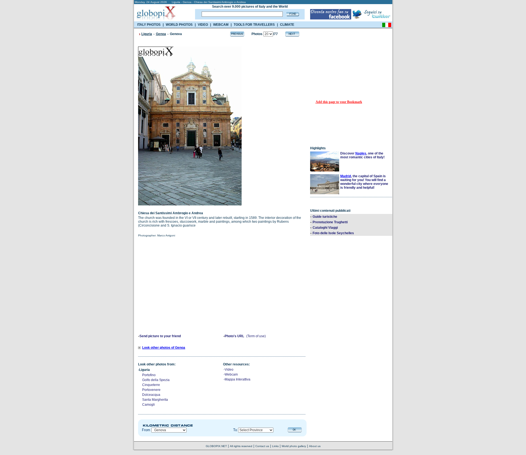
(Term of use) (256, 336)
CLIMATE (287, 25)
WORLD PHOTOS (179, 25)
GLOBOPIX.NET (216, 446)
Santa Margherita (155, 400)
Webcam (231, 374)
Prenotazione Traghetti (330, 222)
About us (315, 446)
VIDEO (203, 25)
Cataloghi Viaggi (325, 228)
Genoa (161, 34)
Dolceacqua (151, 395)
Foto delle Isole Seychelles (333, 233)
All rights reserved (241, 446)
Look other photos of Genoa (163, 348)
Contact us (262, 446)
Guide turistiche (325, 217)
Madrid (345, 176)
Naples (360, 153)
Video (229, 369)
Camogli (148, 405)
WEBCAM (220, 25)
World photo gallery (294, 446)
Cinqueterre (151, 385)
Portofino (149, 375)
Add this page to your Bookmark (339, 102)
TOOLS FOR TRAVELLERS (254, 25)
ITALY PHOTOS (149, 25)
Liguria (146, 34)
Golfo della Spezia (156, 380)
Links (275, 446)
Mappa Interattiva (237, 379)
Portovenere (151, 390)
